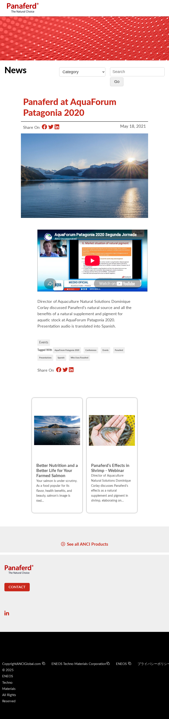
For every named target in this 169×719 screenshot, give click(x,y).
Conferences (90, 350)
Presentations (45, 358)
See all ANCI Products (87, 544)
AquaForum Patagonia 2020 (67, 350)
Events (43, 342)
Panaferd (119, 350)
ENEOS (122, 664)
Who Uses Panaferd (79, 358)
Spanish (61, 358)
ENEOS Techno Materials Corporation (78, 664)
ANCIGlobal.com (29, 664)
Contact (17, 587)
